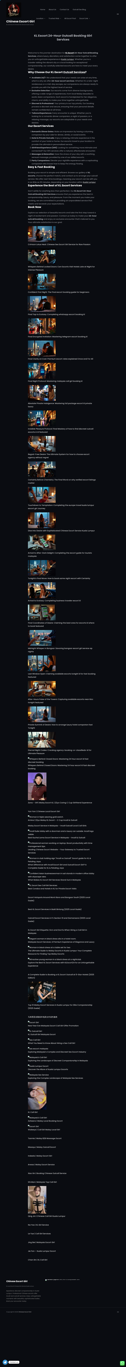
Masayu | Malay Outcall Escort (42, 1147)
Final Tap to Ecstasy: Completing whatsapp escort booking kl (56, 314)
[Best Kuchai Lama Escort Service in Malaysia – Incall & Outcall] (62, 833)
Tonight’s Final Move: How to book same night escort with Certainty (59, 578)
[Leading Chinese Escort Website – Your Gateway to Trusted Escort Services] (62, 845)
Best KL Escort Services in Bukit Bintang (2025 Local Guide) (55, 909)
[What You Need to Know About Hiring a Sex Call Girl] (34, 1040)
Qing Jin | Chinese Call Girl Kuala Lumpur (46, 1216)
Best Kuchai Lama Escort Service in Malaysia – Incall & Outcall (56, 837)
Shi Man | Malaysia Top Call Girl (42, 1182)
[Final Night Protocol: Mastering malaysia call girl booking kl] (42, 371)
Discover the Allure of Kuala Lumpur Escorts (48, 1069)
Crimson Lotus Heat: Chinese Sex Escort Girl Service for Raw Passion (59, 244)
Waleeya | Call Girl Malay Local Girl (44, 1129)
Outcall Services (74, 72)
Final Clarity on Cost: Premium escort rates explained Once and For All (60, 359)
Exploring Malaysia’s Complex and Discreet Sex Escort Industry (57, 1052)
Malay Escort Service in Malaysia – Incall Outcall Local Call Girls (57, 825)
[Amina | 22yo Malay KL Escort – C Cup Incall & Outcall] (45, 817)
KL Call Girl (33, 1112)
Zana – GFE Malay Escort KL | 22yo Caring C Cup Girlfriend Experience (60, 802)
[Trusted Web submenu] (60, 18)
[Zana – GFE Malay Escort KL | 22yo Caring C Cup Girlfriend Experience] (37, 787)
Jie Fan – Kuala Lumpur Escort (42, 1251)
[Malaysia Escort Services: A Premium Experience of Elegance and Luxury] (52, 938)
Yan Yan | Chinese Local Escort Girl (44, 811)
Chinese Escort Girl (20, 21)
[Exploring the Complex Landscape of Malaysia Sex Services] (38, 1075)
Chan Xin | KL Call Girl (37, 1260)
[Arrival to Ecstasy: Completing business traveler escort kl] (42, 590)
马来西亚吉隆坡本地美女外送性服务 (42, 1017)
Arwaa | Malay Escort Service (41, 1164)
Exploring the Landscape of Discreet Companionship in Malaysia (58, 1060)
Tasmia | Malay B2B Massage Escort (45, 1138)
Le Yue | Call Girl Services (39, 1233)
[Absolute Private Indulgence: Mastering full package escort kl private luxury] (42, 393)
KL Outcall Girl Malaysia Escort (42, 1034)
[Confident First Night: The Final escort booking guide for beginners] (42, 282)
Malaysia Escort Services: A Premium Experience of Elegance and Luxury (61, 942)
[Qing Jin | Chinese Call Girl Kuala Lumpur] (37, 1200)
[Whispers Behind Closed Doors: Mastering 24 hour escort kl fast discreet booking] (62, 760)
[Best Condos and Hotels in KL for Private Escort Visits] (42, 885)
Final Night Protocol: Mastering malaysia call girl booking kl (55, 381)
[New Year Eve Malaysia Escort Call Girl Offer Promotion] (33, 1022)
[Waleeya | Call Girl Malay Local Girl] (33, 1126)
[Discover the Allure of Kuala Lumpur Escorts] (38, 1066)
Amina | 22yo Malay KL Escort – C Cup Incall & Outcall (52, 820)
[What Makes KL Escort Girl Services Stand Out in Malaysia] (62, 875)
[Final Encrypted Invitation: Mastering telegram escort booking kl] (42, 326)
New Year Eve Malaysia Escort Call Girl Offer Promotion (53, 1025)
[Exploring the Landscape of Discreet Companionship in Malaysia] (37, 1057)
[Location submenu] (44, 18)
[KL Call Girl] (37, 1096)
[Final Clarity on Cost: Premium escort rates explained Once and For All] (42, 349)
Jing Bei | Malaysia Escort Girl (41, 1242)
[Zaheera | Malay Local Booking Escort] (37, 1117)
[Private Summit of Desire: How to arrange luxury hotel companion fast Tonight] (42, 714)
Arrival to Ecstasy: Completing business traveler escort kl (54, 600)
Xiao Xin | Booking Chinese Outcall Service (47, 1173)
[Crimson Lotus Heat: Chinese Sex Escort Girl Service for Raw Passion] (42, 234)
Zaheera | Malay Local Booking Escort (45, 1121)
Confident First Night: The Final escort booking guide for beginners (58, 292)
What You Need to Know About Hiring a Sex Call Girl (51, 1043)
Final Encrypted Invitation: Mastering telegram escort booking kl (57, 336)
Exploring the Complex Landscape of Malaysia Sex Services (55, 1078)
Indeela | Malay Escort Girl (40, 1156)
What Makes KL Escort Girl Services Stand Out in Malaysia (54, 880)
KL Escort (69, 53)
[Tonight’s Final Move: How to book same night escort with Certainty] (42, 568)
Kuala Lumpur (67, 59)
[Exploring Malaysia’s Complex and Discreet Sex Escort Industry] (38, 1048)
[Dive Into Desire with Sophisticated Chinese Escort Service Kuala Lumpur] (42, 520)
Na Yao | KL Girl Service (38, 1225)
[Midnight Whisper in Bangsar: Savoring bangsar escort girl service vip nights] (42, 638)
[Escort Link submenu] (89, 18)
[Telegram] (5, 1362)
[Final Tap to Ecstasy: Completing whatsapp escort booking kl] (42, 304)
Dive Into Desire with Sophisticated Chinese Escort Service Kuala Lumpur (61, 530)
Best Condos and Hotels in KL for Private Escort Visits (52, 888)
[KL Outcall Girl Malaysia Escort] (35, 1031)
